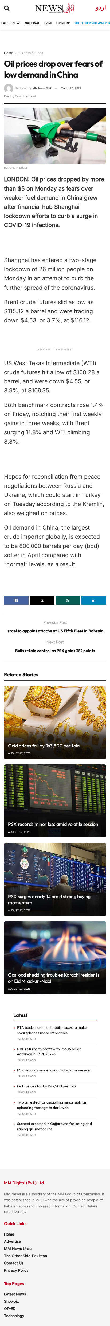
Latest (6, 23)
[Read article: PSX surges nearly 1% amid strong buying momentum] (55, 879)
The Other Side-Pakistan (25, 1255)
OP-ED (9, 1308)
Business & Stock (30, 53)
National (32, 23)
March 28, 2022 (71, 88)
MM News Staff (42, 88)
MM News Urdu (18, 1248)
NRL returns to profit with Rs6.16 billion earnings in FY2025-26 (49, 1052)
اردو (101, 7)
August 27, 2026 (19, 753)
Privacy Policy (16, 1270)
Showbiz (11, 1301)
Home (8, 53)
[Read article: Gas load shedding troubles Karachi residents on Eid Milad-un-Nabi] (55, 957)
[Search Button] (6, 8)
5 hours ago (27, 1039)
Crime (48, 23)
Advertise (12, 1241)
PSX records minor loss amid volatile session (53, 824)
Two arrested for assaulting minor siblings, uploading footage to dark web (52, 1105)
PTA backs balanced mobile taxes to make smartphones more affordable (52, 1030)
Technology (14, 1315)
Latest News (15, 1294)
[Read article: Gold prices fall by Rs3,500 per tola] (55, 722)
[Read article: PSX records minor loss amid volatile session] (55, 800)
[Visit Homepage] (50, 8)
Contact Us (13, 1263)
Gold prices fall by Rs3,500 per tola (44, 746)
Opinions (63, 23)
